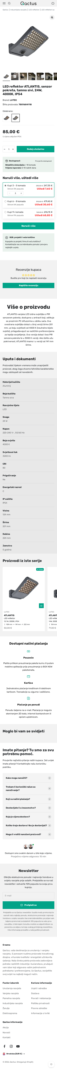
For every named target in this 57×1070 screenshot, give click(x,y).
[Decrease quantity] (10, 193)
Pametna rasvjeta (11, 998)
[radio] (28, 189)
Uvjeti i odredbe (39, 988)
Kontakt (6, 1037)
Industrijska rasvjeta (13, 1003)
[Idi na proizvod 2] (23, 77)
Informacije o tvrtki (40, 1013)
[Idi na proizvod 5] (48, 77)
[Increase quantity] (21, 193)
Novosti (6, 1032)
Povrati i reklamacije (41, 998)
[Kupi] (41, 605)
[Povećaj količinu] (13, 149)
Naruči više (28, 225)
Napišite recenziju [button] (28, 285)
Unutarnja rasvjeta (12, 988)
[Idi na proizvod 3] (32, 77)
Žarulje (6, 1008)
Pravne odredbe (39, 1008)
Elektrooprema (10, 1013)
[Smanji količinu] (4, 149)
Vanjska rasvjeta (11, 993)
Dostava (35, 993)
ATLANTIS (9, 615)
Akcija (6, 1027)
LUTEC (13, 100)
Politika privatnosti (40, 1003)
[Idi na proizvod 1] (6, 77)
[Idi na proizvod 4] (40, 77)
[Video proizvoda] (15, 77)
